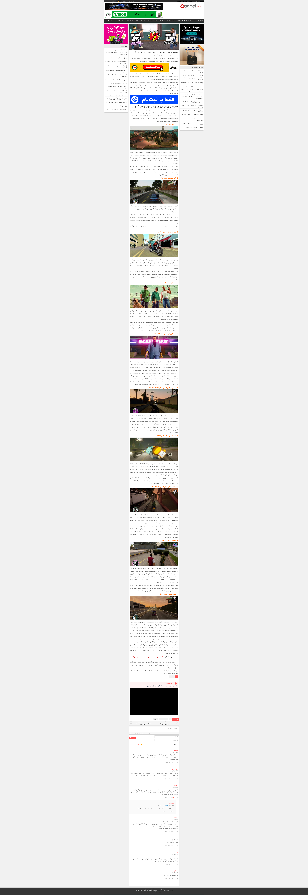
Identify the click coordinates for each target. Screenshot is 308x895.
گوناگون (150, 21)
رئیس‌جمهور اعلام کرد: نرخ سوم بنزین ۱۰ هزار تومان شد (192, 75)
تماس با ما (196, 1)
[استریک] (138, 733)
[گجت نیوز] (191, 9)
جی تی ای (156, 719)
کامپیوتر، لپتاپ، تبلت (160, 21)
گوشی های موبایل (190, 21)
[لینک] (149, 733)
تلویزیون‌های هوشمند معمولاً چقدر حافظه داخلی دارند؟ (116, 102)
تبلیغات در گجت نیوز (187, 1)
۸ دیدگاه (175, 55)
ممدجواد (166, 805)
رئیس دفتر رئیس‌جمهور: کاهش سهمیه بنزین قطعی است (191, 87)
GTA (170, 719)
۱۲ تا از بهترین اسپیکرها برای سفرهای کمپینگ (118, 83)
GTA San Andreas (163, 719)
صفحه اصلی (200, 21)
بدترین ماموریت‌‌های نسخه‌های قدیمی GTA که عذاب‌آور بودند (148, 657)
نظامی (127, 21)
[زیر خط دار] (135, 733)
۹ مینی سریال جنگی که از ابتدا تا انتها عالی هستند (117, 95)
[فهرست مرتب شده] (140, 733)
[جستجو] (105, 1)
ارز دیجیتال (112, 21)
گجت (144, 21)
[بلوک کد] (147, 733)
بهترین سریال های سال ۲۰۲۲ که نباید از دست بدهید (143, 723)
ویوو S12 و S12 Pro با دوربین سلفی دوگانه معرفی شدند (165, 723)
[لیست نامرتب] (142, 733)
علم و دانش (171, 21)
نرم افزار (138, 21)
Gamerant (172, 677)
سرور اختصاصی (155, 892)
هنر (132, 21)
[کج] (133, 733)
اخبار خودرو (180, 21)
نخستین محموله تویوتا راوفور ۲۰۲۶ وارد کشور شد (193, 94)
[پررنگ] (131, 733)
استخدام (179, 1)
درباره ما (202, 1)
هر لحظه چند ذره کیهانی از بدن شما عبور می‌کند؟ (117, 50)
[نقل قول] (144, 733)
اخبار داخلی (120, 21)
